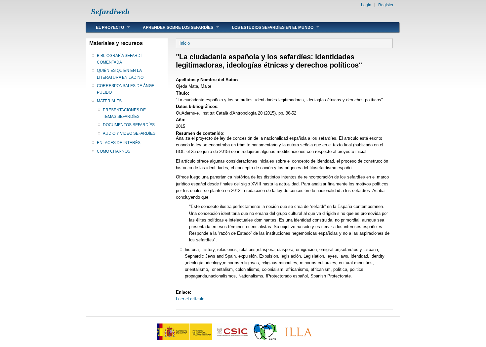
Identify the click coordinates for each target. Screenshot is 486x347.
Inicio (185, 43)
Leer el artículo (190, 298)
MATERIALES (109, 101)
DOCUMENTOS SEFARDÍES (129, 125)
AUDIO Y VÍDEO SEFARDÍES (129, 133)
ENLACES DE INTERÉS (119, 142)
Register (385, 5)
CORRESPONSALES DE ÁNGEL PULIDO (127, 89)
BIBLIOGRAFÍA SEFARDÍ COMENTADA (119, 59)
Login (366, 5)
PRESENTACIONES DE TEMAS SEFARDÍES (124, 113)
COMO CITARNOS (113, 151)
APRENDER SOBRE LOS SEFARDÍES (173, 27)
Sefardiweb (110, 11)
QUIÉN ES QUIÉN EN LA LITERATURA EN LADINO (120, 73)
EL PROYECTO (105, 27)
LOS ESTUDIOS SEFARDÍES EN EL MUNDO (267, 27)
